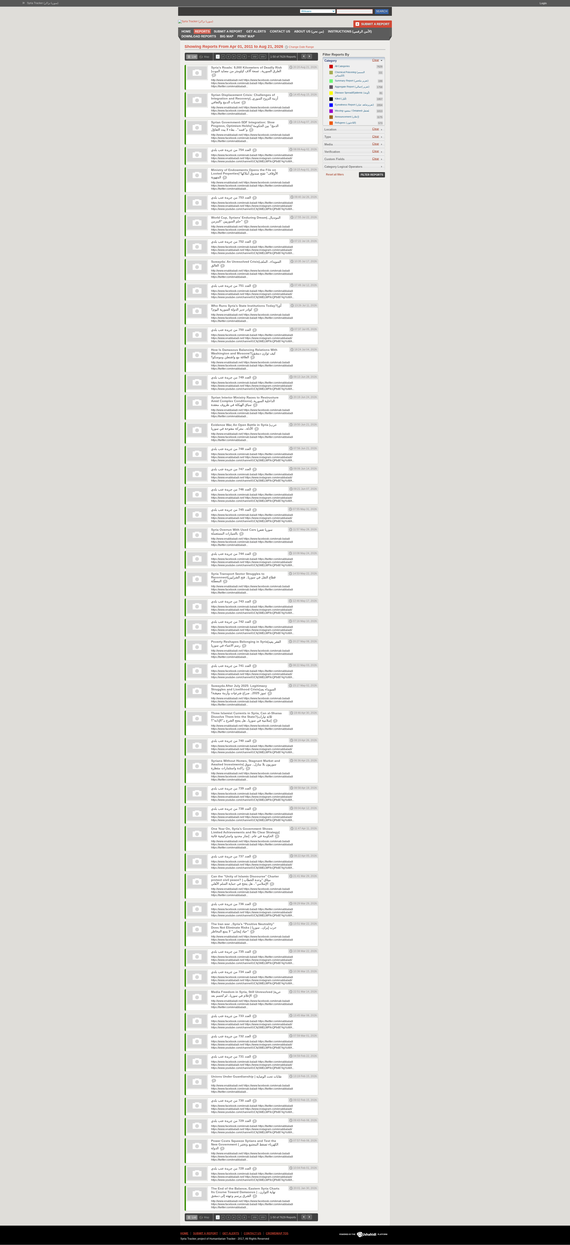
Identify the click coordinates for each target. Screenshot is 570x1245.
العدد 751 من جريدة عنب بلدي (231, 285)
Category (330, 60)
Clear (375, 60)
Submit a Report (375, 24)
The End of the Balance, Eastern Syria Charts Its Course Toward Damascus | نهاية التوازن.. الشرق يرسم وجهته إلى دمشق (245, 1192)
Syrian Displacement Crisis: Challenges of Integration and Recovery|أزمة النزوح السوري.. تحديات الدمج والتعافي (244, 98)
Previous (303, 56)
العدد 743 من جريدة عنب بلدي (231, 601)
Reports (202, 31)
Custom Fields (334, 159)
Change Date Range (301, 47)
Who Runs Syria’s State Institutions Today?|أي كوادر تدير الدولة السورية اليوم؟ (246, 307)
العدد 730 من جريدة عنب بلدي (231, 1100)
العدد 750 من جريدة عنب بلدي (231, 330)
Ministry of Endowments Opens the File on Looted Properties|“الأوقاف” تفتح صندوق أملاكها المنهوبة (244, 173)
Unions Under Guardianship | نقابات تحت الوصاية (246, 1076)
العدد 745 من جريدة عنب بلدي (231, 509)
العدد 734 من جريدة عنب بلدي (231, 972)
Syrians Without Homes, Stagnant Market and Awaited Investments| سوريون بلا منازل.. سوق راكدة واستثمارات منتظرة (245, 764)
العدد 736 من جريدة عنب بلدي (231, 904)
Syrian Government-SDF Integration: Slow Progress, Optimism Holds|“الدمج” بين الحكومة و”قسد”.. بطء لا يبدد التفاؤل (245, 125)
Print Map (245, 36)
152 (255, 56)
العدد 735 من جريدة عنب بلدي (231, 951)
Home (186, 31)
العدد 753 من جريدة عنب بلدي (231, 197)
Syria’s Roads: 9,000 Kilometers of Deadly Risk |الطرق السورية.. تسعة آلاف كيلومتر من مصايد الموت (246, 69)
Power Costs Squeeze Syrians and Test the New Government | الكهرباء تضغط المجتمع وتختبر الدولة (244, 1144)
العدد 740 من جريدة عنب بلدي (231, 741)
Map (206, 56)
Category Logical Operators (343, 166)
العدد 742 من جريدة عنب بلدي (231, 621)
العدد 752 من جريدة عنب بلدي (231, 241)
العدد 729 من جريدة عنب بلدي (231, 1121)
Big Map (226, 36)
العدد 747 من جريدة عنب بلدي (231, 469)
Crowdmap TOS (277, 1233)
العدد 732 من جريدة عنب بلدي (231, 1036)
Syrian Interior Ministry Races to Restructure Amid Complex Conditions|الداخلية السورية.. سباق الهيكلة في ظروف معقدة (245, 401)
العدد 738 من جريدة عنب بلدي (231, 808)
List (194, 56)
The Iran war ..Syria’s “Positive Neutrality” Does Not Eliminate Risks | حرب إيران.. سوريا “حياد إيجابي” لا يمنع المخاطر (244, 927)
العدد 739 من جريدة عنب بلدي (231, 788)
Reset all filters (335, 174)
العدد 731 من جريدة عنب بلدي (231, 1056)
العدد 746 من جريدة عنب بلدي (231, 489)
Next (309, 56)
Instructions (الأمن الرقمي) (350, 31)
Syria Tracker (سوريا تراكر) (42, 3)
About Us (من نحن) (309, 31)
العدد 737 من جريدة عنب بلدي (231, 856)
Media (328, 144)
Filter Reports (372, 174)
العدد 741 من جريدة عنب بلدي (231, 665)
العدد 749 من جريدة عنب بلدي (231, 377)
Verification (332, 151)
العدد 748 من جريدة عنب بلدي (231, 449)
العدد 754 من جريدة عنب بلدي (231, 150)
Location (330, 129)
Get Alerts (256, 31)
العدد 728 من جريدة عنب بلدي (231, 1168)
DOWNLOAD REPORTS (198, 36)
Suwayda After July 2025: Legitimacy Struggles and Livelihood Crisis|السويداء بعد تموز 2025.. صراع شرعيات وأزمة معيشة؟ (243, 689)
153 (263, 56)
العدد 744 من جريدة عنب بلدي (231, 553)
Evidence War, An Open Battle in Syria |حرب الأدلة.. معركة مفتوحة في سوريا (244, 426)
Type (327, 136)
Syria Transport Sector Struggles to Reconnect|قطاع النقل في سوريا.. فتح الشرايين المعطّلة (243, 577)
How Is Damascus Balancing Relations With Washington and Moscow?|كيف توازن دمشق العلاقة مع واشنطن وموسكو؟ (244, 353)
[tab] (354, 60)
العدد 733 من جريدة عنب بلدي (231, 1016)
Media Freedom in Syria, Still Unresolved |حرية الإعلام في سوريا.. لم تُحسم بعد (246, 993)
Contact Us (280, 31)
